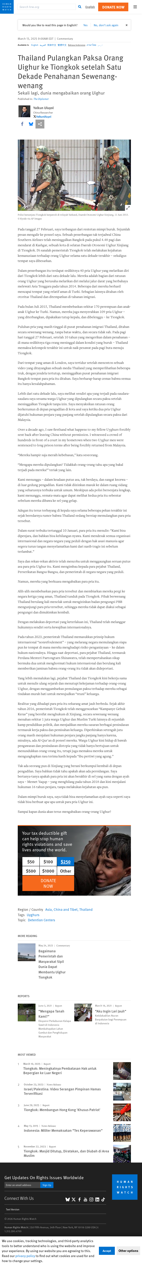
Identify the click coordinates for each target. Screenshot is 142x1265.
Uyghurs (33, 914)
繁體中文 (62, 44)
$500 (31, 871)
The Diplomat (40, 99)
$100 (48, 861)
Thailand (86, 909)
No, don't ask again (106, 25)
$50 (31, 861)
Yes (85, 25)
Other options (128, 1250)
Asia (48, 909)
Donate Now (113, 7)
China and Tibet (65, 909)
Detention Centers (41, 919)
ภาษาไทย (91, 44)
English (34, 44)
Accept (107, 1251)
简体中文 (51, 44)
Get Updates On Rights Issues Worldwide (44, 1177)
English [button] (90, 7)
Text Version (12, 1209)
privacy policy (25, 1255)
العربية (43, 44)
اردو (100, 44)
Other (65, 871)
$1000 (48, 871)
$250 (66, 861)
